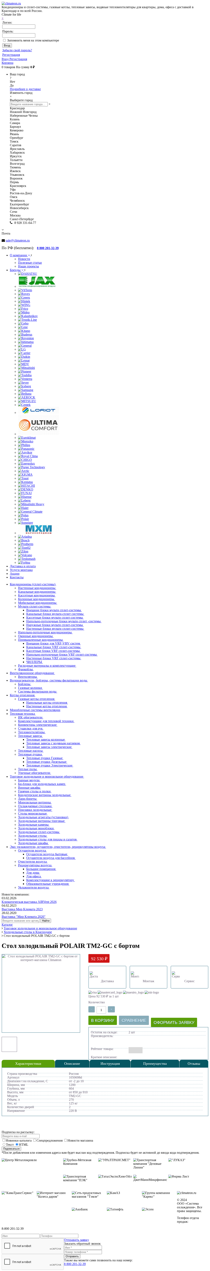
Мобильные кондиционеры (37, 602)
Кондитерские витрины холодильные (44, 795)
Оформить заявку (174, 1022)
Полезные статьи (30, 262)
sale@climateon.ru (18, 240)
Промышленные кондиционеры (41, 639)
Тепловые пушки (30, 754)
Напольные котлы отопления (47, 702)
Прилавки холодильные (35, 810)
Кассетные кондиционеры (37, 595)
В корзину (102, 1020)
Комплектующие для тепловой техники (46, 721)
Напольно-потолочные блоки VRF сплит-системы (62, 654)
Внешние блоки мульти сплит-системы (54, 610)
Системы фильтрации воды (37, 691)
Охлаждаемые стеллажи (35, 806)
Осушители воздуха (32, 850)
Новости (24, 259)
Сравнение (134, 1020)
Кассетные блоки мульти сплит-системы (55, 617)
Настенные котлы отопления (46, 706)
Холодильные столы (32, 835)
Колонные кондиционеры (36, 599)
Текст (10, 1144)
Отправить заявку (76, 1240)
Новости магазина (80, 1140)
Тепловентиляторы (32, 732)
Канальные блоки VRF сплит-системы (53, 647)
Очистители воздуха (33, 861)
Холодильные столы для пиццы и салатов (48, 839)
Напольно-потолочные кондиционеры (45, 632)
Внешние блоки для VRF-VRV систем (53, 643)
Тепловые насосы (30, 750)
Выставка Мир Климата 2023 (22, 909)
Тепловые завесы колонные (46, 739)
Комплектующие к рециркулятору (50, 880)
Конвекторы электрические (37, 724)
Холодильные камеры (33, 824)
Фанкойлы (26, 669)
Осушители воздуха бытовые (47, 854)
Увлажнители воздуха (33, 887)
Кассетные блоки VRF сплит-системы (53, 651)
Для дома (33, 872)
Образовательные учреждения (47, 883)
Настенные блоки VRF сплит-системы (53, 658)
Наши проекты (28, 266)
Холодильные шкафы (33, 843)
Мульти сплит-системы (34, 606)
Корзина (7, 62)
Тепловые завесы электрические (49, 747)
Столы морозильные (33, 813)
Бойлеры (24, 684)
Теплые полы (28, 769)
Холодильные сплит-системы (39, 832)
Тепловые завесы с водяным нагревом (53, 743)
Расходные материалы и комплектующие (47, 665)
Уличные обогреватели (34, 773)
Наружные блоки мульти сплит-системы (55, 625)
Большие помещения (41, 869)
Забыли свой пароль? (17, 50)
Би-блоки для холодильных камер (42, 784)
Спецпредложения (50, 1140)
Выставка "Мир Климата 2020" (24, 916)
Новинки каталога (19, 1140)
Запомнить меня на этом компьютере (33, 40)
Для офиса (34, 876)
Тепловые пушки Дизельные (46, 761)
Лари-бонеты (27, 798)
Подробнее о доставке (25, 89)
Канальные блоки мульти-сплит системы (55, 614)
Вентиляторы (28, 676)
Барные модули (29, 780)
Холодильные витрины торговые (41, 821)
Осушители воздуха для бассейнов (51, 858)
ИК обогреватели (30, 717)
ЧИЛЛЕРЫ (34, 662)
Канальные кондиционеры (37, 591)
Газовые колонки (30, 688)
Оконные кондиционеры (36, 636)
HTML (23, 1144)
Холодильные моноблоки (36, 828)
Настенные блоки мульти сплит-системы (55, 628)
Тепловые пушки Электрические (49, 765)
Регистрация (11, 54)
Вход (5, 59)
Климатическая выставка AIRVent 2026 (29, 902)
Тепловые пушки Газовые (44, 758)
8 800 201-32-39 (75, 1264)
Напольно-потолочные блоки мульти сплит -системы (64, 621)
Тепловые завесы (30, 736)
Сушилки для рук (30, 728)
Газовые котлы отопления (36, 699)
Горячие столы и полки (34, 791)
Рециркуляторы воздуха (35, 865)
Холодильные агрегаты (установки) (43, 817)
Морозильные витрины (35, 802)
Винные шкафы (29, 787)
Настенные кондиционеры (37, 588)
